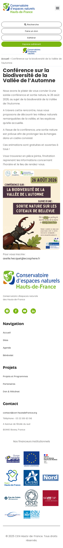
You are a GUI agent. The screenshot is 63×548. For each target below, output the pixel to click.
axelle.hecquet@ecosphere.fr (21, 258)
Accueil (5, 58)
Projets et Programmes (15, 376)
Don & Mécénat (11, 391)
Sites (5, 340)
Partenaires (9, 384)
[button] (57, 8)
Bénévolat (8, 355)
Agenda (7, 347)
